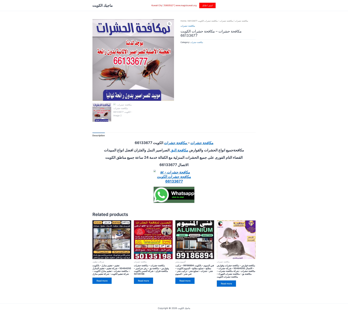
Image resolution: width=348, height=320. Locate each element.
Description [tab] (98, 135)
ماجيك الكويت (102, 5)
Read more (102, 280)
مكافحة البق (179, 150)
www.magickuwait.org (186, 5)
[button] (207, 5)
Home (183, 21)
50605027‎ (169, 5)
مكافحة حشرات (241, 21)
